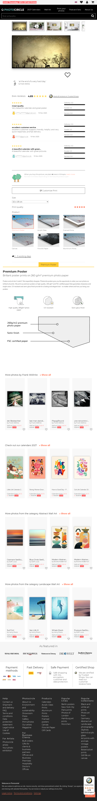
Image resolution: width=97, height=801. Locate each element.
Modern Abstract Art (60, 559)
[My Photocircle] (87, 2)
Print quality (17, 207)
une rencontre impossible (82, 421)
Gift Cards (46, 730)
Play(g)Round (58, 421)
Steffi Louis (13, 562)
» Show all (45, 375)
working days (22, 256)
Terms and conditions (23, 793)
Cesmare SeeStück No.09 (15, 560)
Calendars (46, 702)
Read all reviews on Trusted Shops (66, 96)
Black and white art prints (85, 707)
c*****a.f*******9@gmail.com (26, 113)
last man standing (37, 421)
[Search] (92, 15)
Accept (90, 795)
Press (24, 716)
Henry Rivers (13, 632)
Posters (45, 716)
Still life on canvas (85, 756)
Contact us (8, 702)
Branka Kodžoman (60, 561)
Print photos (28, 722)
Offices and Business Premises (27, 758)
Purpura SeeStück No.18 (82, 630)
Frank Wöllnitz (25, 84)
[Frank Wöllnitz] (15, 83)
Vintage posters (84, 745)
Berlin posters (67, 704)
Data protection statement (7, 722)
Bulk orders (27, 741)
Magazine (26, 727)
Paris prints (66, 710)
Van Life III (34, 630)
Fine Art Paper (48, 727)
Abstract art (86, 721)
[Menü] (93, 777)
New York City (67, 707)
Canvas (45, 725)
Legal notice (8, 727)
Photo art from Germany (85, 716)
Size (14, 198)
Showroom (27, 713)
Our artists (27, 725)
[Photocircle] (12, 10)
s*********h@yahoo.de (23, 156)
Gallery (25, 719)
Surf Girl (10, 630)
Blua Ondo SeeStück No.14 (37, 560)
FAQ (5, 710)
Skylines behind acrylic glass (87, 733)
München (66, 724)
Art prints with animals (87, 739)
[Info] (14, 217)
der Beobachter (14, 421)
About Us (26, 702)
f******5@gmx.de (22, 137)
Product (16, 212)
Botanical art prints (87, 751)
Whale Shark (57, 630)
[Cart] (92, 2)
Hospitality (27, 763)
